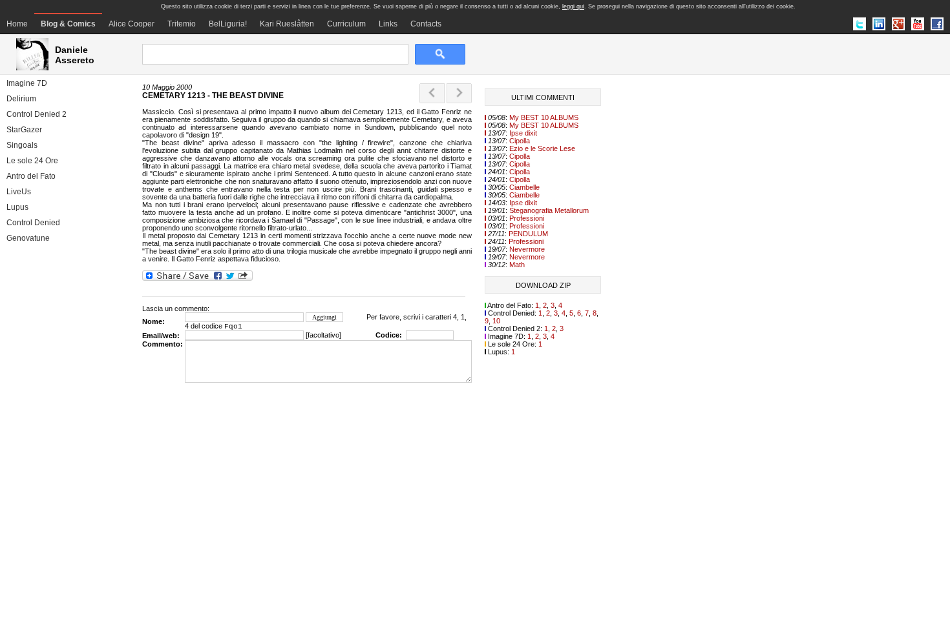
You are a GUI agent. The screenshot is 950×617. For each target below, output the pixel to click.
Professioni (526, 218)
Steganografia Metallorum (549, 210)
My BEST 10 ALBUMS (543, 117)
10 (496, 321)
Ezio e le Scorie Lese (542, 148)
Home (17, 23)
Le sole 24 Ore (32, 160)
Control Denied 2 (36, 114)
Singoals (21, 145)
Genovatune (28, 238)
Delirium (21, 98)
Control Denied (33, 222)
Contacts (425, 23)
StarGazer (24, 129)
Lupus (17, 207)
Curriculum (346, 23)
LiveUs (18, 191)
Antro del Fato (31, 176)
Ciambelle (524, 187)
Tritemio (181, 23)
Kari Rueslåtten (287, 23)
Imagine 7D (26, 83)
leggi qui (573, 6)
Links (388, 23)
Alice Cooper (131, 23)
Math (517, 264)
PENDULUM (528, 234)
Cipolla (519, 141)
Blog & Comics (68, 23)
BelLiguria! (228, 23)
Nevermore (527, 249)
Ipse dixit (523, 133)
